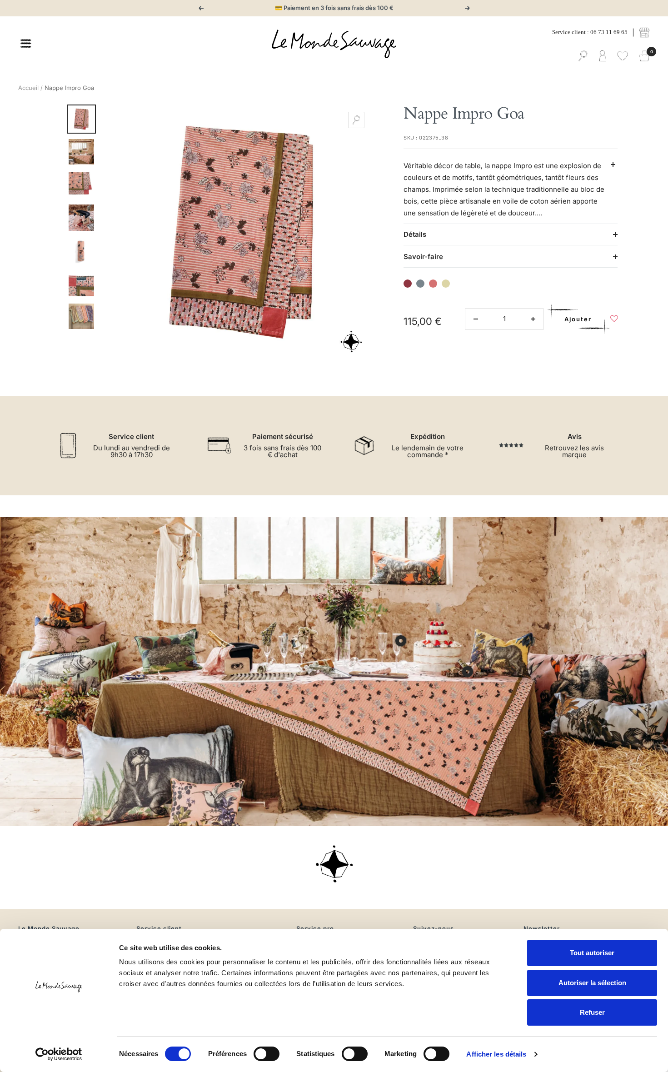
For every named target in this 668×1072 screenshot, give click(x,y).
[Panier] (644, 56)
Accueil (28, 87)
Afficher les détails (496, 1054)
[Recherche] (583, 56)
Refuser (592, 1012)
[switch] (266, 1054)
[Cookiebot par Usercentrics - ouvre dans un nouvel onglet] (59, 1054)
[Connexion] (602, 56)
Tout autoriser (592, 953)
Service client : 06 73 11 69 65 (590, 32)
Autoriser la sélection (592, 983)
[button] (614, 321)
